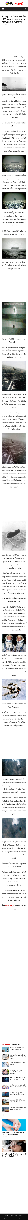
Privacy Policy (14, 1215)
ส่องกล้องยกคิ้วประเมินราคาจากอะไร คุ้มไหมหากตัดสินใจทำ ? (14, 1155)
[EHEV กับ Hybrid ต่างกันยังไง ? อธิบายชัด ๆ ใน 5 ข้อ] (5, 1079)
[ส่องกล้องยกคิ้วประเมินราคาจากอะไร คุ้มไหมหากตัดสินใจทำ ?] (14, 1146)
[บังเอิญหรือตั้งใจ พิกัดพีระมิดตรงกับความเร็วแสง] (5, 1109)
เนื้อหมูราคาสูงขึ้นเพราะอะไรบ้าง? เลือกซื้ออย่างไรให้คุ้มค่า (17, 1071)
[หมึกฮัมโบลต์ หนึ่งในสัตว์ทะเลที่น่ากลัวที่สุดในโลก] (5, 1094)
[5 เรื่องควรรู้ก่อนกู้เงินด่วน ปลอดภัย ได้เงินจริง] (5, 1102)
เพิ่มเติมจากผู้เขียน (16, 1044)
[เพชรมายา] (14, 4)
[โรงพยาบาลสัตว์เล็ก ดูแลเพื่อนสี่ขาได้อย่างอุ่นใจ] (5, 1049)
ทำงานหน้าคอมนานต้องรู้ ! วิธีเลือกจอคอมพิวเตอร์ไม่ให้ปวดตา (18, 1056)
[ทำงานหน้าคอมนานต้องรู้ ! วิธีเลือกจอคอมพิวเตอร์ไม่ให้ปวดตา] (5, 1057)
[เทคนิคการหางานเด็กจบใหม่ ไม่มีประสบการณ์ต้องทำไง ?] (5, 1087)
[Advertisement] (14, 41)
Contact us (20, 1215)
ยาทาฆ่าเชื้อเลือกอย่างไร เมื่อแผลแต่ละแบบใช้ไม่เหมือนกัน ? (13, 1134)
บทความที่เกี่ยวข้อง (6, 1044)
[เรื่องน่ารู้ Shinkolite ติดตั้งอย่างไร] (5, 1064)
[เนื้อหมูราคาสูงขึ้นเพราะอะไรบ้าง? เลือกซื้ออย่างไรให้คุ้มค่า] (5, 1072)
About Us (7, 1215)
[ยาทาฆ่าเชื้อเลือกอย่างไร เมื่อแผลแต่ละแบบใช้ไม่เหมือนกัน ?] (14, 1125)
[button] (26, 9)
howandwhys (9, 905)
